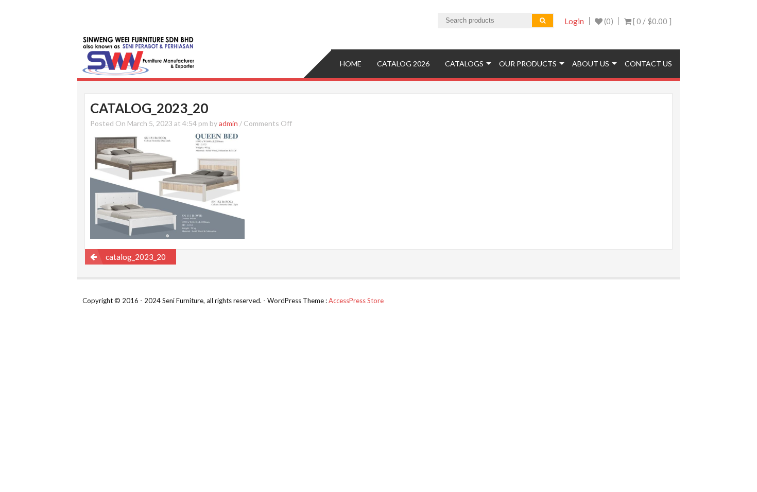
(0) (608, 21)
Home (351, 63)
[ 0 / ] (651, 21)
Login (574, 21)
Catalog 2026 (403, 63)
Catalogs (464, 63)
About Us (590, 63)
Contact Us (648, 63)
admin (228, 123)
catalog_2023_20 (136, 256)
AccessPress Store (356, 300)
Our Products (528, 63)
